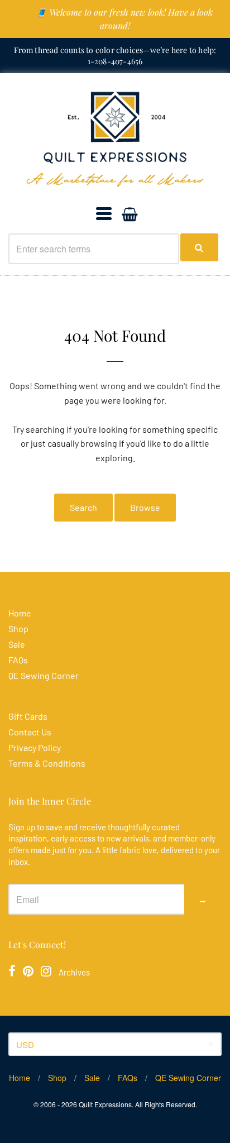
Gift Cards (27, 716)
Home (19, 613)
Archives (74, 972)
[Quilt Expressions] (115, 139)
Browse (145, 507)
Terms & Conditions (46, 763)
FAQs (18, 659)
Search (83, 507)
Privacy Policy (34, 747)
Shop (18, 628)
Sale (16, 644)
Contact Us (29, 731)
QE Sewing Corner (43, 675)
